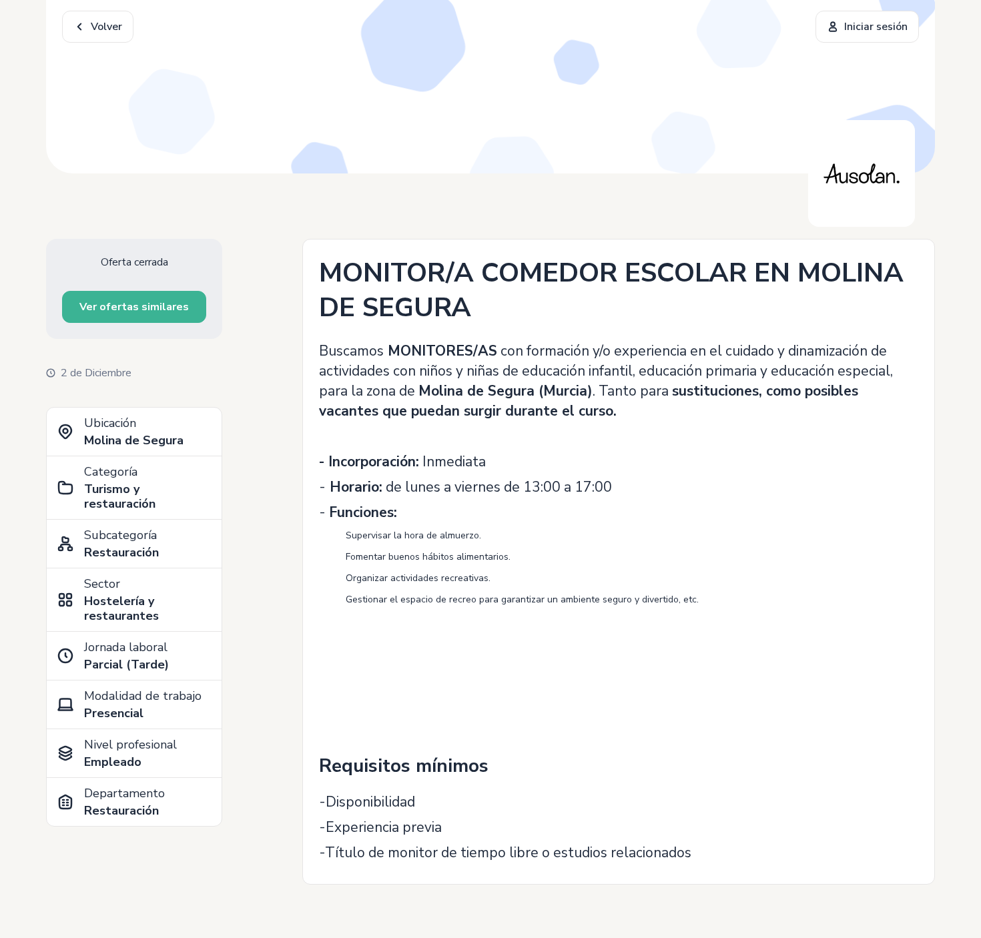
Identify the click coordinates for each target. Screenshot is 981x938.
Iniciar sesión (876, 26)
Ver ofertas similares (134, 307)
